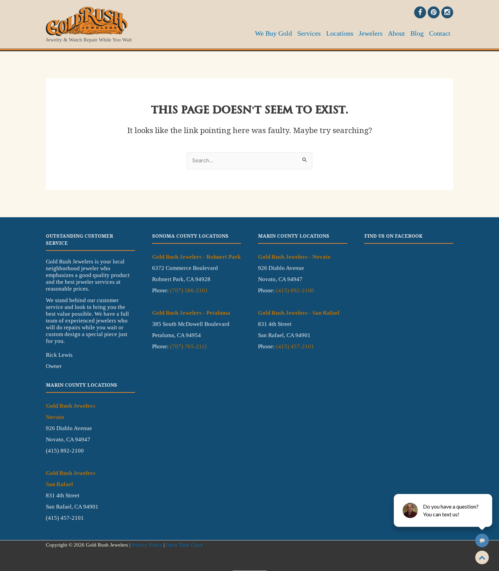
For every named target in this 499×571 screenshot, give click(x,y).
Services (309, 33)
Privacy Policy (147, 545)
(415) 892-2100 (295, 290)
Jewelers (371, 33)
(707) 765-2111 (188, 346)
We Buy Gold (273, 33)
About (396, 33)
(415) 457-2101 (295, 346)
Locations (339, 33)
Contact (439, 33)
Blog (417, 33)
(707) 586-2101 (189, 290)
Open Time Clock (184, 545)
